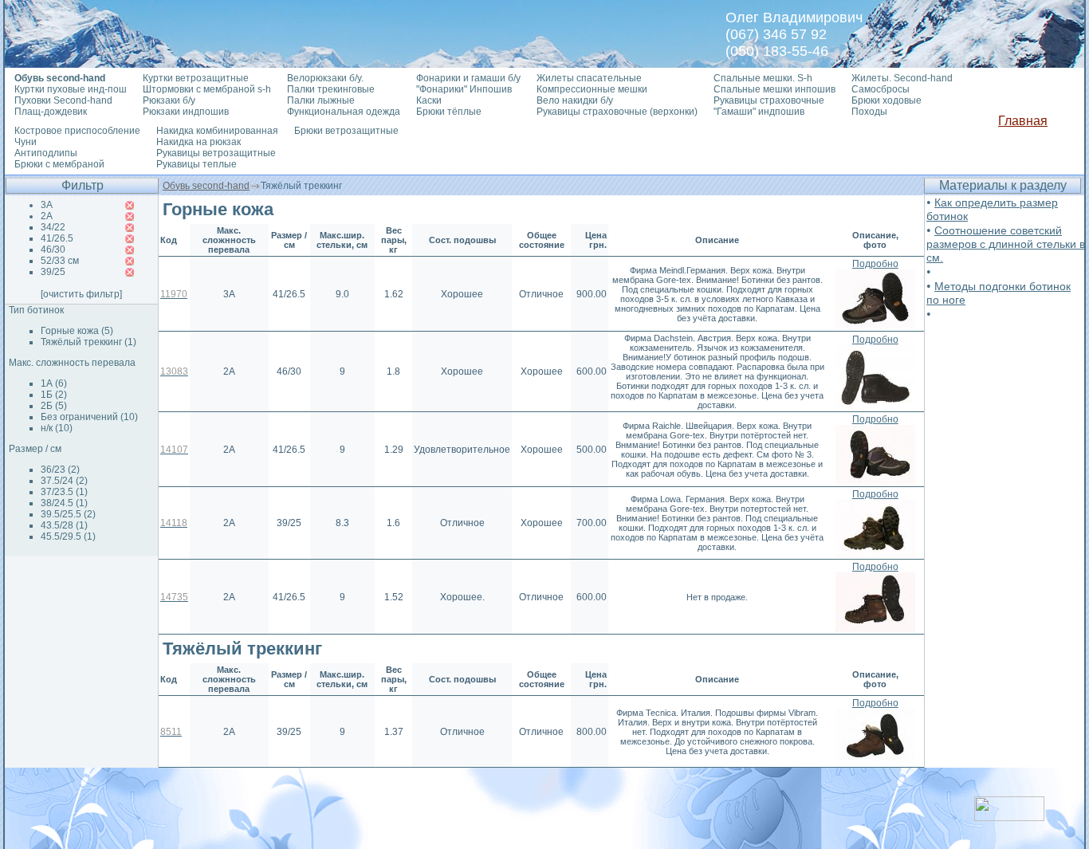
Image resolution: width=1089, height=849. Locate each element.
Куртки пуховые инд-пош (70, 89)
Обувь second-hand (206, 185)
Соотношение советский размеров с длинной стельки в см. (1005, 244)
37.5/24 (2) (64, 480)
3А (47, 204)
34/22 (53, 227)
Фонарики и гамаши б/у (468, 78)
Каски (429, 100)
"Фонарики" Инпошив (464, 89)
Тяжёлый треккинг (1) (88, 342)
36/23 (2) (60, 469)
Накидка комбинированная (217, 130)
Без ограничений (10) (89, 417)
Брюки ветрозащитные (346, 130)
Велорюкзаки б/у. (325, 78)
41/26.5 (57, 238)
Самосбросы (880, 89)
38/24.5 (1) (64, 503)
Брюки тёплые (449, 111)
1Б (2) (54, 394)
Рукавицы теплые (196, 164)
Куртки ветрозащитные (196, 78)
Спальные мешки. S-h (763, 78)
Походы (869, 111)
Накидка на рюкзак (198, 141)
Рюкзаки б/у (169, 100)
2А (47, 216)
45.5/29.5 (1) (68, 536)
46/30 (53, 249)
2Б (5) (54, 405)
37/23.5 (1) (64, 491)
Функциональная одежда (343, 111)
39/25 (53, 271)
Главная (1023, 121)
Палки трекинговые (331, 89)
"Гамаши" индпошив (759, 111)
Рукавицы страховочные (769, 100)
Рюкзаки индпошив (186, 111)
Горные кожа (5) (77, 330)
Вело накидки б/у (575, 100)
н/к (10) (57, 428)
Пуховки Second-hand (63, 100)
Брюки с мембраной (59, 164)
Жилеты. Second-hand (902, 78)
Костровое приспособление (77, 130)
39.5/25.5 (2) (68, 514)
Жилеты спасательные (589, 78)
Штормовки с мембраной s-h (207, 89)
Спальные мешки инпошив (774, 89)
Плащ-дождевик (50, 111)
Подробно (875, 263)
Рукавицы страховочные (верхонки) (617, 111)
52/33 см (60, 260)
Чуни (25, 141)
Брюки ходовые (886, 100)
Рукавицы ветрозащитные (216, 153)
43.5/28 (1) (64, 525)
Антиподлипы (45, 153)
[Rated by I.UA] (1009, 816)
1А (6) (54, 383)
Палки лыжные (321, 100)
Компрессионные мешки (592, 89)
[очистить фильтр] (81, 294)
